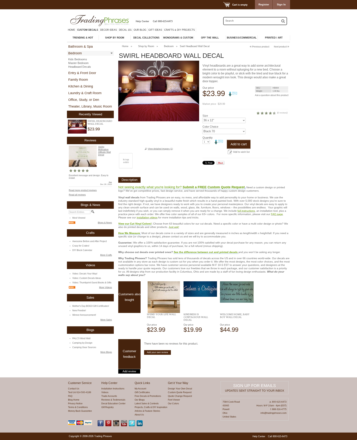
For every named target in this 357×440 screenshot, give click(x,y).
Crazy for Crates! (80, 245)
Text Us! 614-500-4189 (79, 392)
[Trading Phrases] (102, 20)
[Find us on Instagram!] (116, 425)
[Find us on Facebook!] (101, 425)
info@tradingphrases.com (273, 413)
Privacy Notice (75, 403)
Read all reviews (77, 194)
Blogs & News (105, 222)
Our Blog (140, 29)
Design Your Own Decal (180, 388)
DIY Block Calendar (82, 250)
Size (205, 115)
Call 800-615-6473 (163, 21)
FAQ (70, 396)
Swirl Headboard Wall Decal (100, 122)
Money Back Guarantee (80, 411)
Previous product (259, 46)
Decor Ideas (108, 29)
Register (263, 4)
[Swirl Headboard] (77, 127)
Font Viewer (174, 400)
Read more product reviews (83, 190)
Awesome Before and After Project (89, 241)
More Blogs (106, 352)
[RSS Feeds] (72, 223)
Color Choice (210, 126)
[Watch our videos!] (124, 425)
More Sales (106, 320)
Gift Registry (107, 407)
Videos (104, 392)
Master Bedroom (78, 63)
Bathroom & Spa (80, 46)
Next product (281, 46)
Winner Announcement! (84, 315)
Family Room (78, 79)
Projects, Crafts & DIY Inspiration (151, 407)
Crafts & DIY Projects (179, 29)
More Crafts (106, 255)
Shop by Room (146, 46)
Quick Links (142, 383)
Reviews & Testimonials (113, 400)
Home (71, 29)
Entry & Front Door (82, 73)
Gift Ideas (155, 29)
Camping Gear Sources (84, 347)
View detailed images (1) (160, 149)
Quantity (207, 137)
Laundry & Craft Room (85, 93)
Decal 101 (125, 29)
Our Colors (173, 403)
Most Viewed (78, 218)
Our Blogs (140, 400)
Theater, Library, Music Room (90, 106)
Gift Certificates (142, 392)
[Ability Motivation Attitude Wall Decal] (83, 166)
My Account (140, 388)
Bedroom (75, 53)
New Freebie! (79, 310)
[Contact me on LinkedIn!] (140, 425)
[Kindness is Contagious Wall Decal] (200, 289)
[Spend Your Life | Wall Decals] (164, 297)
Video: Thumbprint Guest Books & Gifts (91, 282)
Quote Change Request (180, 396)
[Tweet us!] (132, 425)
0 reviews (282, 113)
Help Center (142, 21)
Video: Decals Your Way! (84, 273)
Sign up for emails (254, 385)
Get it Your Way (178, 383)
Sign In (281, 4)
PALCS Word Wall (81, 338)
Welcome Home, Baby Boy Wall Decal (235, 316)
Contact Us (73, 388)
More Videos (105, 287)
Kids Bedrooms (77, 59)
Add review (129, 371)
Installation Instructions (112, 388)
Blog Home (73, 400)
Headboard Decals (79, 66)
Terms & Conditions (78, 407)
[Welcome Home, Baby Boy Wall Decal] (237, 292)
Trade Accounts (109, 396)
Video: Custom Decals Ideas (86, 278)
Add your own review (157, 352)
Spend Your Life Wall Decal (161, 316)
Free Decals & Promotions (148, 396)
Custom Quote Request (180, 392)
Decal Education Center (113, 403)
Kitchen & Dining (80, 86)
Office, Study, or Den (83, 100)
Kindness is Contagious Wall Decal (196, 317)
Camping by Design (82, 343)
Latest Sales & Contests (147, 403)
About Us (139, 414)
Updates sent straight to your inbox (254, 390)
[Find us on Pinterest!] (108, 425)
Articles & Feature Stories (147, 411)
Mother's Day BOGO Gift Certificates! (90, 306)
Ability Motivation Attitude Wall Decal (104, 151)
